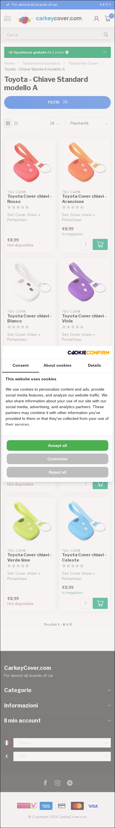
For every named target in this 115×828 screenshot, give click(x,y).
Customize (57, 459)
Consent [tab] (21, 365)
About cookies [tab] (57, 365)
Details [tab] (94, 365)
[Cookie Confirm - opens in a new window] (88, 352)
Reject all (57, 472)
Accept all (57, 445)
